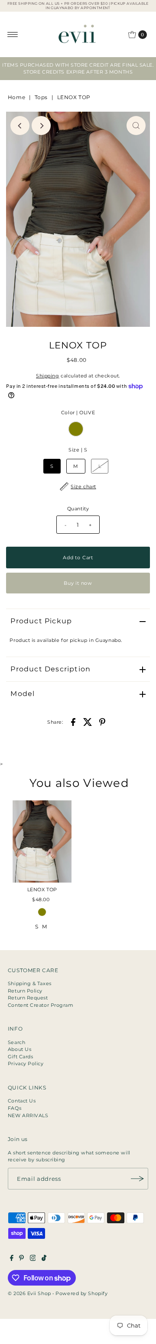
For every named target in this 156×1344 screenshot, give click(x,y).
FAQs (14, 1108)
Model (22, 694)
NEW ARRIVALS (28, 1115)
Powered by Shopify (81, 1293)
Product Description (50, 669)
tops (41, 97)
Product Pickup (41, 621)
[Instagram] (33, 1259)
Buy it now (78, 583)
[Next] (41, 125)
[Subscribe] (137, 1178)
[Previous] (19, 125)
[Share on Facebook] (73, 721)
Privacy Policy (26, 1063)
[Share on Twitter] (87, 721)
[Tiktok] (44, 1259)
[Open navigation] (13, 34)
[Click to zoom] (136, 125)
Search (16, 1042)
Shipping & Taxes (30, 983)
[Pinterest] (21, 1259)
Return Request (28, 998)
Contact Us (22, 1101)
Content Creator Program (41, 1005)
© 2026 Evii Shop (29, 1293)
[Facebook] (11, 1259)
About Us (19, 1049)
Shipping (47, 376)
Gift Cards (20, 1057)
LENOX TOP (42, 889)
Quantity (78, 509)
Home (16, 97)
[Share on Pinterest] (102, 721)
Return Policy (25, 991)
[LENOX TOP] (42, 841)
